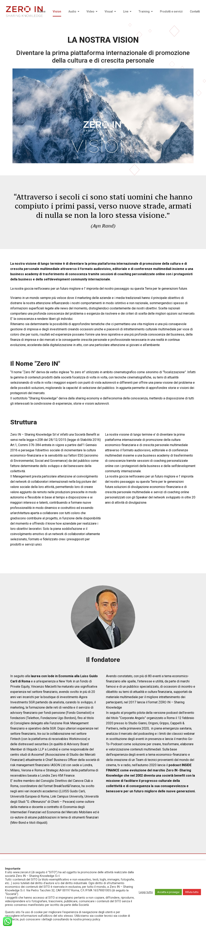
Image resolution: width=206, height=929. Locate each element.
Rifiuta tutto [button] (192, 892)
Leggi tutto (146, 892)
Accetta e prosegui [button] (168, 892)
